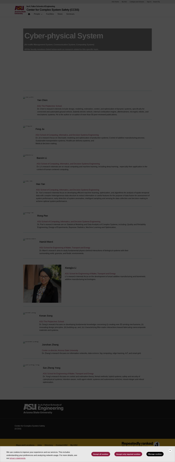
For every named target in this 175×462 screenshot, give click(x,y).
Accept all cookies (100, 454)
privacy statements (17, 458)
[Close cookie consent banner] (170, 450)
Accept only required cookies (128, 454)
